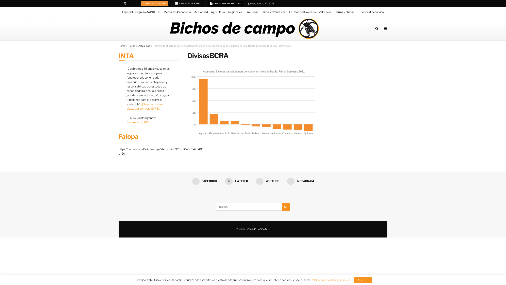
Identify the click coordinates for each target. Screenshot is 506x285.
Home (122, 45)
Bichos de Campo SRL (257, 228)
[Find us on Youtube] (130, 3)
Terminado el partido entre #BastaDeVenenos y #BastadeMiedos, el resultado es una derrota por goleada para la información (222, 45)
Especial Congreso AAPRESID (141, 12)
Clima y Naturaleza (274, 12)
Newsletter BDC (189, 3)
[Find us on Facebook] (120, 3)
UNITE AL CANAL (156, 3)
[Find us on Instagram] (135, 3)
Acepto (363, 280)
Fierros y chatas (344, 12)
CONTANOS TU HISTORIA (227, 3)
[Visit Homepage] (244, 28)
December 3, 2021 (138, 122)
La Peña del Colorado (302, 12)
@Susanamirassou (152, 104)
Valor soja (325, 12)
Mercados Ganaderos (177, 12)
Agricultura (218, 12)
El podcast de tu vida (371, 12)
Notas (131, 45)
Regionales (235, 12)
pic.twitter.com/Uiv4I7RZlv (143, 108)
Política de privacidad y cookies (331, 280)
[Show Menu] (385, 28)
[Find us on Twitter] (125, 3)
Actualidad (201, 12)
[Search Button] (376, 28)
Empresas (251, 12)
